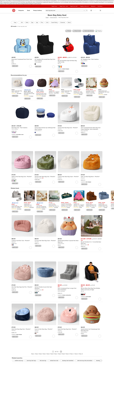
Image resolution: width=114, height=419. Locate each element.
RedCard (28, 3)
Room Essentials (84, 130)
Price (42, 22)
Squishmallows (61, 243)
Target (47, 17)
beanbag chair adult (100, 360)
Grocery (66, 0)
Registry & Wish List (84, 6)
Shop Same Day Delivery (16, 3)
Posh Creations (38, 62)
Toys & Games (10, 2)
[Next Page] (102, 23)
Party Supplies (43, 2)
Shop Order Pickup (5, 3)
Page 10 (68, 353)
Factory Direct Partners (39, 130)
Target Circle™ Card (64, 6)
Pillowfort (60, 129)
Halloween (22, 0)
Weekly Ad (93, 6)
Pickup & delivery (37, 10)
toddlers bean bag (19, 360)
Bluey (13, 62)
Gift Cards (53, 2)
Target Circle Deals (105, 2)
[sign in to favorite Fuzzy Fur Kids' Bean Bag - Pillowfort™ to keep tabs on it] (53, 336)
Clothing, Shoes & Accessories (32, 0)
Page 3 (40, 353)
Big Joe (59, 63)
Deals (73, 2)
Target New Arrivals (4, 0)
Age (37, 22)
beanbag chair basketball (67, 360)
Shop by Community (61, 2)
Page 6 (52, 353)
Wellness (107, 0)
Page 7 (55, 353)
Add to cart (15, 66)
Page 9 (63, 353)
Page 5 (48, 353)
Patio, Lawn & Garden (59, 0)
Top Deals (99, 2)
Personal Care (87, 0)
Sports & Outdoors (95, 0)
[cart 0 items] (100, 10)
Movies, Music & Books (34, 2)
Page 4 (44, 353)
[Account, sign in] (94, 10)
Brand (69, 22)
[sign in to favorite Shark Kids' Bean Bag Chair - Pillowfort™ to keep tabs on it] (30, 337)
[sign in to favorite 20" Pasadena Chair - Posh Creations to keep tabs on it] (99, 66)
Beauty (82, 0)
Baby (80, 0)
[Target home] (13, 10)
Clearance (77, 2)
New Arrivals (83, 2)
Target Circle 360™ (74, 6)
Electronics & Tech (18, 2)
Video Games (25, 2)
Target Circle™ (54, 6)
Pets (101, 0)
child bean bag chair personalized (84, 360)
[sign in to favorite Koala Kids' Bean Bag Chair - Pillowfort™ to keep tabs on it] (76, 334)
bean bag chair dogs (31, 360)
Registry (24, 3)
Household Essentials (73, 0)
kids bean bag (43, 360)
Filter (15, 22)
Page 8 (59, 353)
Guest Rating (54, 22)
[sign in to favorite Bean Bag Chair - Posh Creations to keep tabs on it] (30, 137)
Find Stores (38, 3)
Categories (21, 10)
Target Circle (33, 3)
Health (103, 0)
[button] (27, 90)
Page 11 (72, 353)
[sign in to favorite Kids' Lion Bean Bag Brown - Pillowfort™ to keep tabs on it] (99, 184)
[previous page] (53, 352)
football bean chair (54, 360)
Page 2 (36, 353)
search (87, 10)
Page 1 (33, 353)
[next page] (61, 352)
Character (62, 22)
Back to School (12, 0)
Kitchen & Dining (50, 0)
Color (47, 22)
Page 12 (76, 353)
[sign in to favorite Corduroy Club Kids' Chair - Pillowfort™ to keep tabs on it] (30, 247)
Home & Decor (43, 0)
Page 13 (81, 353)
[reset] (84, 11)
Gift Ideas (49, 2)
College (18, 0)
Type (32, 22)
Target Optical (69, 2)
